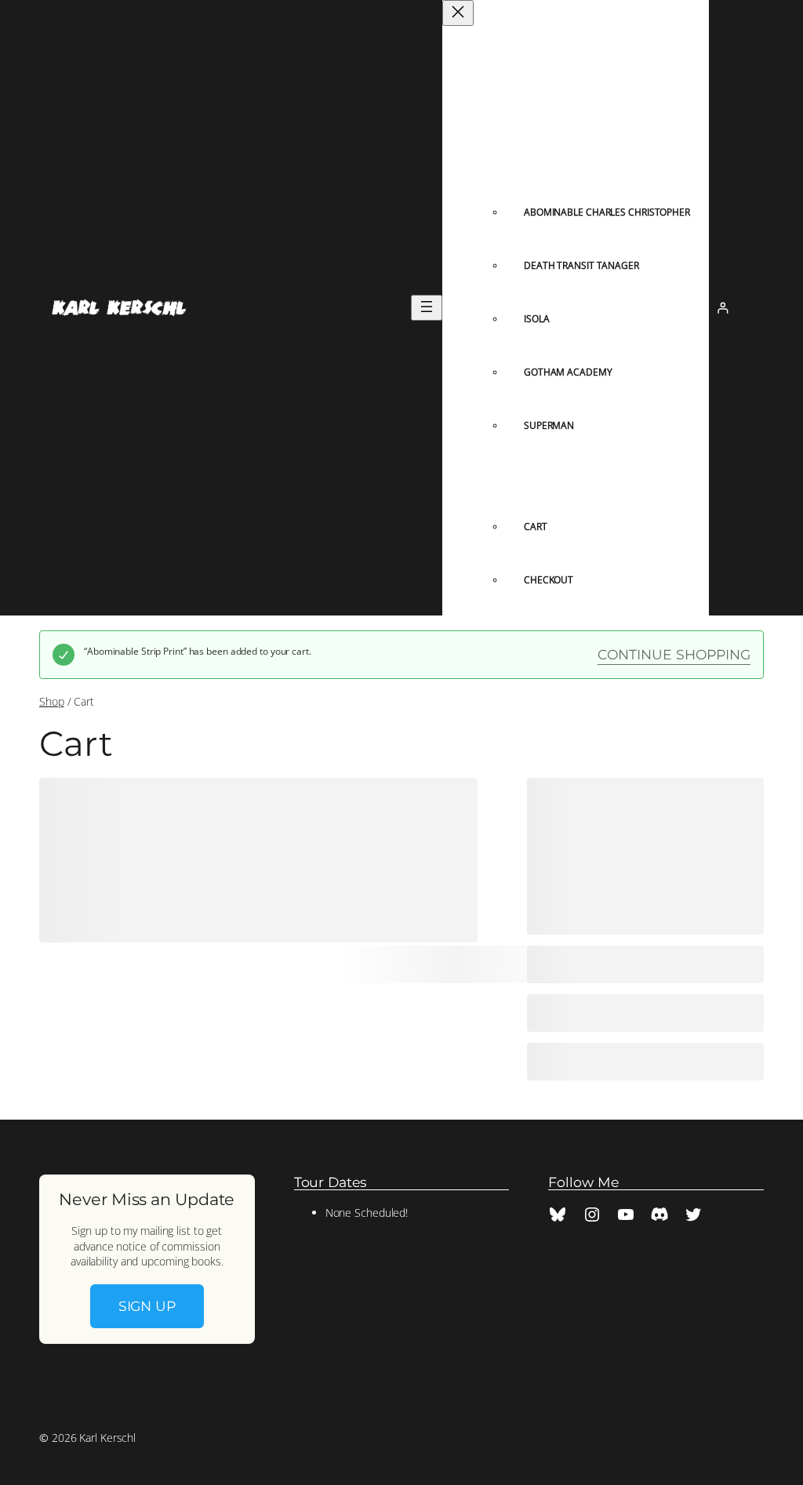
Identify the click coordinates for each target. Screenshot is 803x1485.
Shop (51, 701)
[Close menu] (458, 13)
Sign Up (147, 1306)
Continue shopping (674, 654)
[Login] (722, 307)
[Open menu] (426, 308)
